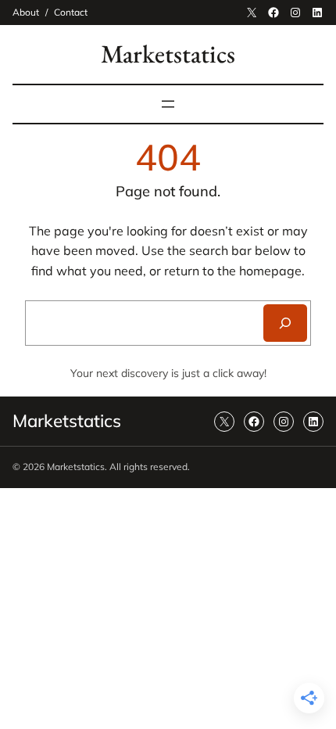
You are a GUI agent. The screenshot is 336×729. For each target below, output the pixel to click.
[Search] (285, 323)
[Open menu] (168, 104)
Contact (71, 12)
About (26, 12)
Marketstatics (168, 53)
